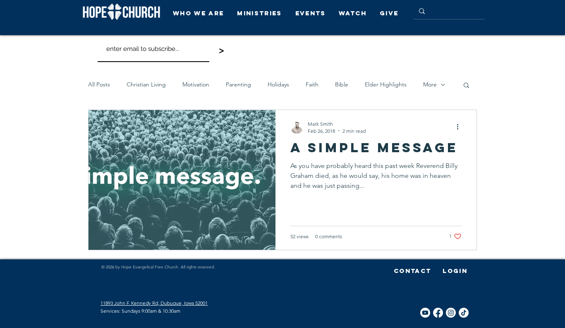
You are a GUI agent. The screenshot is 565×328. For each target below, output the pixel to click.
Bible (341, 84)
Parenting (238, 84)
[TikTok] (464, 313)
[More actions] (460, 127)
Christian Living (146, 84)
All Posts (99, 84)
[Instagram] (451, 313)
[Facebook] (438, 313)
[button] (201, 13)
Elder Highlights (386, 84)
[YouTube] (425, 313)
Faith (312, 84)
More (430, 84)
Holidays (278, 84)
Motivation (195, 84)
